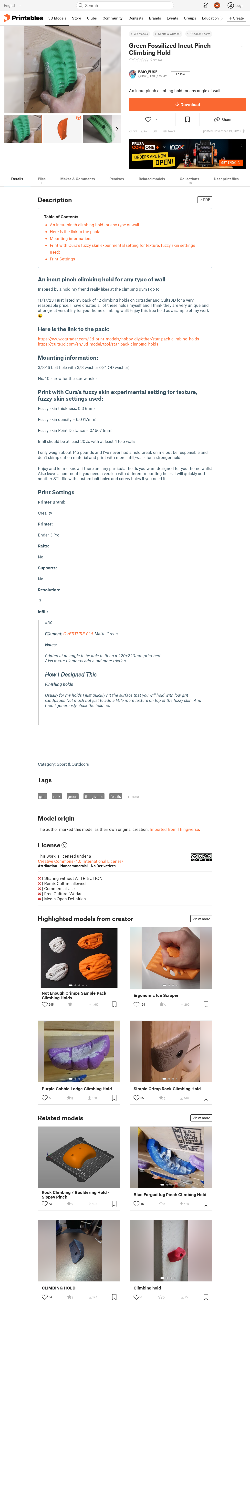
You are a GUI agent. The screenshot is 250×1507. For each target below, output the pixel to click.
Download (190, 104)
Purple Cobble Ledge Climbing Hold (77, 1088)
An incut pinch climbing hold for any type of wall (94, 224)
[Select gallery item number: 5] (87, 985)
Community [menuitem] (113, 18)
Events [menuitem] (172, 18)
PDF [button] (206, 199)
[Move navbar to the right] (221, 18)
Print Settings (62, 258)
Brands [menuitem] (155, 18)
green (72, 796)
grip (42, 796)
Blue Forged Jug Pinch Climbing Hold (170, 1194)
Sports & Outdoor (169, 33)
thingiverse (94, 796)
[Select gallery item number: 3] (79, 985)
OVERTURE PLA (78, 633)
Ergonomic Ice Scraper (156, 995)
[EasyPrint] (205, 5)
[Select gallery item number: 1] (71, 985)
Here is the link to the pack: (75, 231)
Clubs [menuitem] (92, 18)
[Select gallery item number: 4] (83, 985)
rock (56, 796)
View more (201, 919)
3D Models (141, 33)
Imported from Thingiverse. (175, 829)
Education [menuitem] (210, 18)
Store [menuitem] (76, 18)
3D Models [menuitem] (57, 18)
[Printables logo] (23, 18)
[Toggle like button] (45, 1004)
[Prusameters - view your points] (217, 5)
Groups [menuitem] (190, 18)
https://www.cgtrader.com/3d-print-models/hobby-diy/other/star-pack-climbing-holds (118, 338)
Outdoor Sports (200, 33)
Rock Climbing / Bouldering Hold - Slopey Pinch (75, 1194)
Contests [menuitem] (135, 18)
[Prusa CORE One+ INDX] (187, 154)
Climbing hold (147, 1288)
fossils (116, 796)
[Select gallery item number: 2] (75, 985)
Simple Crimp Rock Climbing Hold (167, 1088)
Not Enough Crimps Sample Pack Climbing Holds (74, 995)
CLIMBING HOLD (58, 1288)
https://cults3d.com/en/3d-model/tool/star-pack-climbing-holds (98, 343)
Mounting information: (70, 238)
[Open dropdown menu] (242, 45)
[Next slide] (116, 129)
